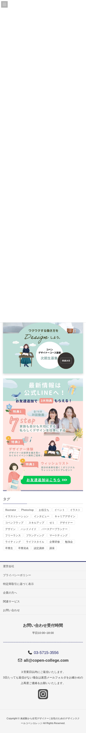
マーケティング (58, 535)
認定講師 (39, 548)
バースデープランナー (55, 529)
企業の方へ (10, 592)
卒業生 (9, 548)
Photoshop (27, 509)
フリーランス (13, 535)
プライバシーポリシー (17, 575)
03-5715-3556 (46, 652)
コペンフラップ (14, 522)
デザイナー (66, 522)
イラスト (75, 509)
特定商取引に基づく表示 (18, 583)
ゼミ (52, 522)
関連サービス (11, 601)
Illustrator (10, 509)
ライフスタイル (35, 541)
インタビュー (41, 516)
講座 (52, 548)
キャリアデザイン (65, 516)
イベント (59, 509)
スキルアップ (36, 522)
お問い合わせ (11, 610)
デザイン (10, 529)
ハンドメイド (28, 529)
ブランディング (35, 535)
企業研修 (54, 541)
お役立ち (44, 509)
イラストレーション (17, 516)
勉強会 (69, 541)
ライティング (13, 541)
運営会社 (8, 566)
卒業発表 (23, 548)
